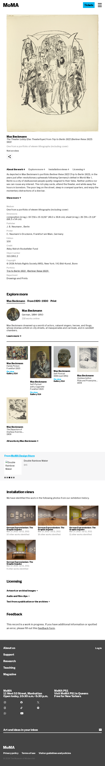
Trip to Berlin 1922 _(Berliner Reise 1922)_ (28, 271)
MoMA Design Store (23, 455)
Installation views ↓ (59, 169)
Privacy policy (10, 753)
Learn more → (14, 336)
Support (8, 654)
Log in (98, 648)
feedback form (46, 628)
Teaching (9, 667)
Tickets (88, 5)
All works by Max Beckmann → (22, 441)
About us (9, 647)
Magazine (9, 674)
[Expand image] (52, 73)
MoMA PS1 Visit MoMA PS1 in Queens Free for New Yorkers (71, 693)
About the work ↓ (16, 169)
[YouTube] (27, 713)
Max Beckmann (17, 136)
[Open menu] (100, 5)
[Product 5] (13, 477)
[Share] (9, 156)
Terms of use (28, 753)
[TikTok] (27, 707)
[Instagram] (10, 702)
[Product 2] (7, 477)
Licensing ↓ (79, 169)
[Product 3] (9, 477)
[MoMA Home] (11, 5)
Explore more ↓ (36, 169)
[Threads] (10, 707)
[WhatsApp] (10, 713)
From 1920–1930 (37, 300)
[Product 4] (11, 477)
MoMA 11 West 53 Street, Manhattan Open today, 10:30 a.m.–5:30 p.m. (25, 693)
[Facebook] (27, 702)
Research (9, 661)
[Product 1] (5, 477)
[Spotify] (44, 707)
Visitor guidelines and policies (55, 753)
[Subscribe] (100, 730)
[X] (44, 702)
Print (53, 300)
